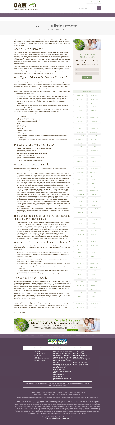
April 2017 (94, 223)
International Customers (41, 359)
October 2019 (80, 176)
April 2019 (80, 187)
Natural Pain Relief (59, 367)
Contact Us (18, 19)
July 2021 (80, 143)
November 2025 (94, 99)
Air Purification (57, 376)
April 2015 (80, 256)
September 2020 (94, 157)
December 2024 (80, 117)
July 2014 (94, 271)
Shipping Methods (39, 360)
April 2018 (94, 205)
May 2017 (80, 223)
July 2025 (80, 106)
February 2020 (80, 168)
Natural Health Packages (61, 355)
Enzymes (56, 362)
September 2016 (80, 234)
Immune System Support (61, 359)
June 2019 (80, 183)
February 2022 (94, 128)
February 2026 (80, 95)
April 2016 (80, 241)
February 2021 (94, 150)
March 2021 (80, 150)
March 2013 (94, 300)
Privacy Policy (56, 419)
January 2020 (94, 168)
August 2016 (94, 234)
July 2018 (80, 201)
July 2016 (80, 238)
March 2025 (94, 110)
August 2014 (80, 271)
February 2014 (80, 282)
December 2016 (80, 230)
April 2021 (94, 147)
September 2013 (94, 289)
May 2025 (80, 110)
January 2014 (94, 282)
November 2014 (94, 263)
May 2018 (80, 205)
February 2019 (94, 187)
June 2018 (94, 201)
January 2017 (94, 227)
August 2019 (80, 179)
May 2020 (94, 161)
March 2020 (94, 165)
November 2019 (94, 172)
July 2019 (94, 179)
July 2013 (94, 293)
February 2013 (80, 303)
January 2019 (80, 190)
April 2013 (80, 300)
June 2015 (80, 252)
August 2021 (94, 139)
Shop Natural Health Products (62, 352)
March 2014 (94, 278)
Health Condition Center (80, 362)
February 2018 (94, 209)
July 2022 (94, 125)
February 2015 (80, 260)
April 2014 (80, 278)
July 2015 (94, 249)
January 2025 (94, 114)
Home (16, 15)
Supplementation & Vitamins (62, 357)
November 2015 (94, 245)
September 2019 (94, 176)
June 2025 (94, 106)
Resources (80, 15)
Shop (89, 15)
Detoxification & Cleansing (61, 353)
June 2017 (94, 219)
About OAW (37, 355)
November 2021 (80, 136)
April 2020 (80, 165)
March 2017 (80, 227)
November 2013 (94, 285)
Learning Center (26, 15)
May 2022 (80, 128)
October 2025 (80, 103)
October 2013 (80, 289)
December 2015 (80, 245)
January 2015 (94, 260)
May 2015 (94, 252)
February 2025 (80, 114)
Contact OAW (38, 352)
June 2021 (94, 143)
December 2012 (80, 307)
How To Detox (38, 15)
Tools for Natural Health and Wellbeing (62, 372)
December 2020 (94, 154)
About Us (70, 15)
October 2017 (94, 212)
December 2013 (80, 285)
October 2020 (80, 157)
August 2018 (94, 198)
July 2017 (80, 219)
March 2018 (80, 209)
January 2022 (80, 132)
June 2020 (80, 161)
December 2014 (80, 263)
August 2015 (80, 249)
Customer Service (39, 353)
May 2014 (94, 274)
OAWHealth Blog (78, 357)
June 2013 (80, 296)
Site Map (48, 419)
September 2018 (80, 198)
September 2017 (80, 216)
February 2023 (80, 125)
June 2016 (94, 238)
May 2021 (80, 147)
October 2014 (80, 267)
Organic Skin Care (59, 369)
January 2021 (80, 154)
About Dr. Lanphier (78, 352)
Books (55, 380)
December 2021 (94, 132)
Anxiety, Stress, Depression (62, 366)
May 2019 (94, 183)
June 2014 (80, 274)
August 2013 (80, 293)
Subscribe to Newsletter (80, 355)
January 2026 (94, 95)
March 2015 (94, 256)
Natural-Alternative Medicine (62, 378)
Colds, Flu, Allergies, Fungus (62, 360)
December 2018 (94, 190)
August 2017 (94, 216)
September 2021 (80, 139)
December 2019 (80, 172)
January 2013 (94, 303)
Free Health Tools (78, 366)
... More (94, 307)
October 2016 (94, 230)
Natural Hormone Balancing (62, 364)
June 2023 (94, 121)
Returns (36, 357)
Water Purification (58, 374)
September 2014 (94, 267)
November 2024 (94, 117)
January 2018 (80, 212)
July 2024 (80, 121)
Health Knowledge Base (80, 364)
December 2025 (80, 99)
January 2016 (94, 241)
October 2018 (94, 194)
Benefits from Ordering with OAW (81, 359)
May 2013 (94, 296)
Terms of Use (65, 419)
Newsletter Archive (78, 353)
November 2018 (80, 194)
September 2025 (94, 103)
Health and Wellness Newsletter (55, 15)
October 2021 (94, 136)
